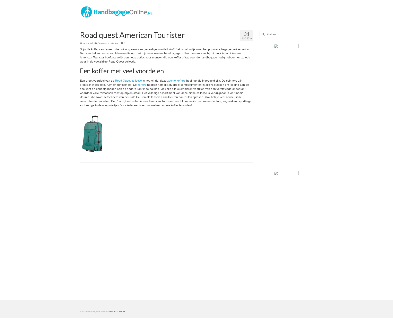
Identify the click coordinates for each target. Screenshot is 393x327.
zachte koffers (176, 80)
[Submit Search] (263, 34)
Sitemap (122, 311)
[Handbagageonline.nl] (117, 11)
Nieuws (114, 43)
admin (89, 43)
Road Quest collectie (128, 80)
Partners (112, 311)
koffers (142, 84)
